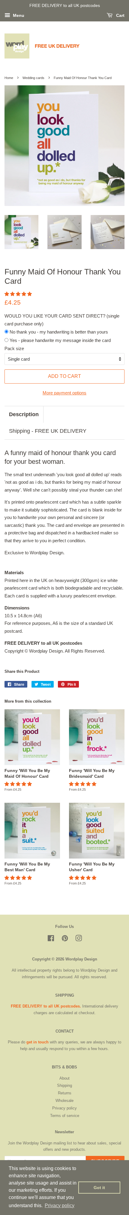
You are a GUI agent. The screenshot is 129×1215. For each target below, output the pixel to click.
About (64, 1078)
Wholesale (65, 1100)
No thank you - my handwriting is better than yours (58, 331)
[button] (18, 293)
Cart (119, 15)
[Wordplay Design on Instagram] (78, 939)
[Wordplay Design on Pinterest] (65, 939)
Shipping (64, 1085)
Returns (64, 1093)
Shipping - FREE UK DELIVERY (47, 431)
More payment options (64, 392)
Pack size (14, 348)
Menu (18, 15)
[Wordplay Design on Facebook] (50, 939)
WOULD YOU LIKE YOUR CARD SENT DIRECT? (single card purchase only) (61, 319)
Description (24, 414)
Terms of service (64, 1115)
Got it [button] (99, 1187)
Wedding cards (33, 78)
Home (8, 78)
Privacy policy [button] (59, 1205)
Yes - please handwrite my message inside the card (59, 340)
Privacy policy (64, 1108)
